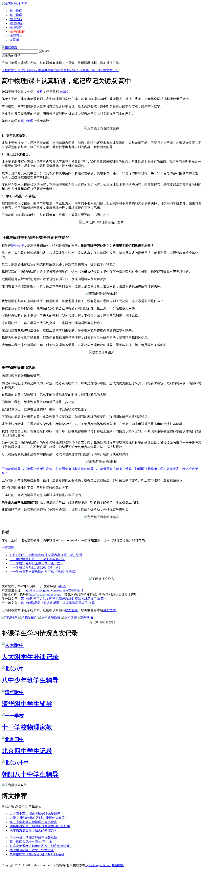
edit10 (64, 91)
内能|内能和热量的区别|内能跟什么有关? (38, 818)
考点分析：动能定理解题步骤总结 (33, 837)
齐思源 (14, 40)
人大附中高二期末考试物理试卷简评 (35, 813)
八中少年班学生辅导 (30, 680)
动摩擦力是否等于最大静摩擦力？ (33, 830)
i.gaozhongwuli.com (98, 865)
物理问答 (16, 35)
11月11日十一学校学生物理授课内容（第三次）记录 (46, 555)
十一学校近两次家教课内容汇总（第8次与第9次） (44, 571)
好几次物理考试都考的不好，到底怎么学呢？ (41, 846)
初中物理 (16, 10)
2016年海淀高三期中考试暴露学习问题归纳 (40, 826)
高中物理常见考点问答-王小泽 (31, 841)
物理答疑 (16, 19)
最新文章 (109, 610)
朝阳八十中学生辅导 (30, 774)
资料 (39, 91)
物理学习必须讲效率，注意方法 (32, 850)
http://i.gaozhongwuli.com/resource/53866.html (53, 590)
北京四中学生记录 (27, 750)
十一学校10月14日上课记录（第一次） (36, 563)
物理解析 (16, 23)
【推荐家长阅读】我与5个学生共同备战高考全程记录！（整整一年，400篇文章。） (60, 70)
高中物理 (16, 15)
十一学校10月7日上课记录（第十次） (36, 567)
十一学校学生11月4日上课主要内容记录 (37, 559)
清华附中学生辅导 (27, 703)
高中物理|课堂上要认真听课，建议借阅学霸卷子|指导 (58, 603)
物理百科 (71, 610)
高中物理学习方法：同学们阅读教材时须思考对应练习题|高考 (64, 598)
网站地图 (118, 865)
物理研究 (16, 27)
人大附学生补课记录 (30, 656)
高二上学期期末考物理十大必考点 (33, 822)
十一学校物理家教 (27, 727)
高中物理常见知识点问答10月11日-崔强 (37, 854)
